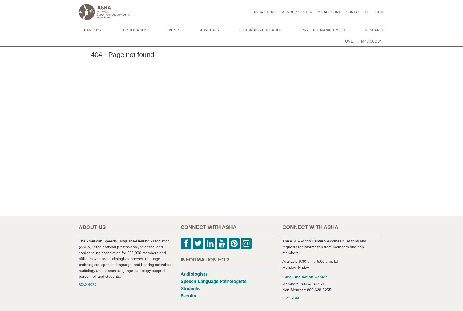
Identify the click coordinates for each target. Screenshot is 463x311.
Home (348, 41)
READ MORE (87, 284)
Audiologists (194, 274)
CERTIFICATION (134, 30)
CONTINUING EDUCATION (260, 30)
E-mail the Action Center (304, 277)
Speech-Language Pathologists (214, 281)
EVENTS (173, 30)
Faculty (188, 295)
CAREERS (92, 30)
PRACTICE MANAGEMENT (323, 30)
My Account (372, 41)
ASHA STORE (264, 12)
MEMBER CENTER (296, 12)
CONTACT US (357, 12)
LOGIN (379, 12)
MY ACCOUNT (329, 12)
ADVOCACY (210, 30)
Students (190, 288)
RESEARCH (374, 30)
